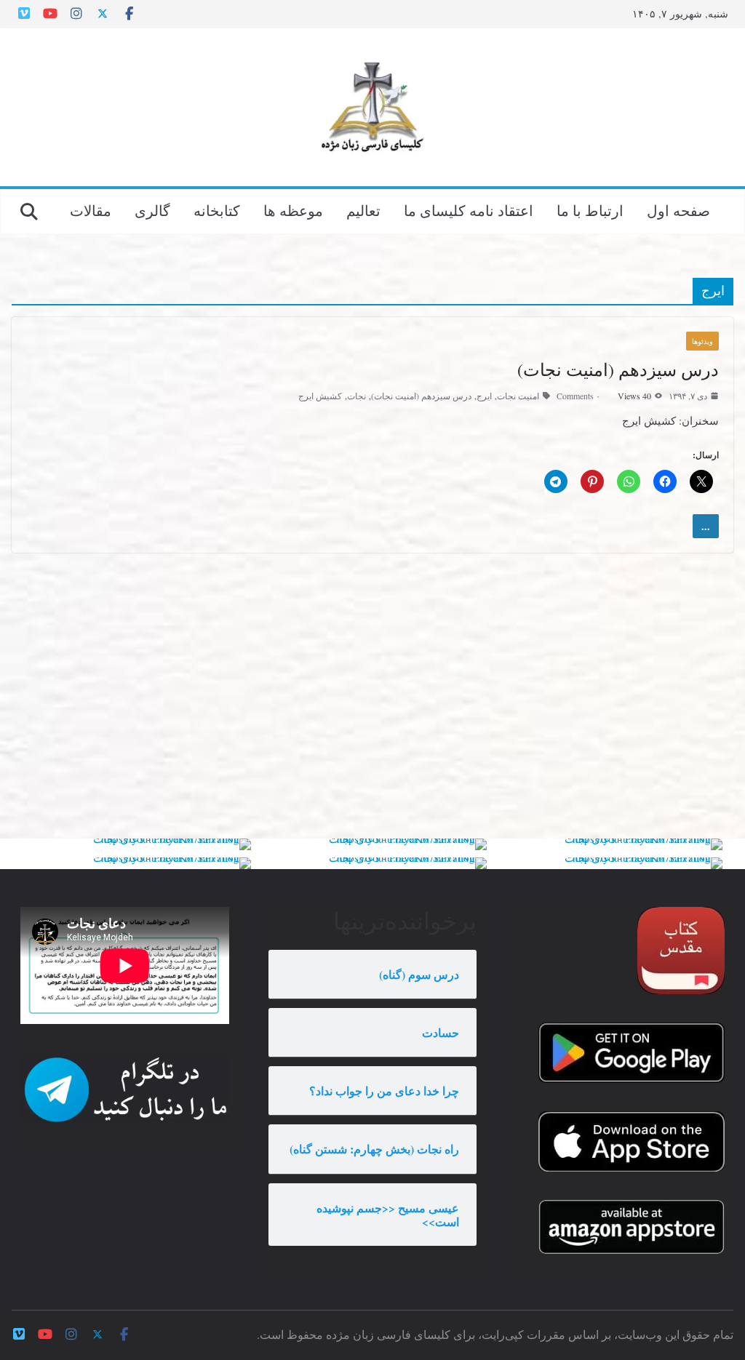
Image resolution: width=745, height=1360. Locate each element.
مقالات (90, 210)
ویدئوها (702, 341)
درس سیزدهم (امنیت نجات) (618, 369)
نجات (356, 395)
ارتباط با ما (590, 210)
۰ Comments (578, 395)
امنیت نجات (518, 395)
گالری (152, 210)
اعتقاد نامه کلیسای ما (468, 210)
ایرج (484, 395)
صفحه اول (678, 210)
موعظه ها (293, 210)
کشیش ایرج (320, 395)
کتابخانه (217, 210)
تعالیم (363, 210)
